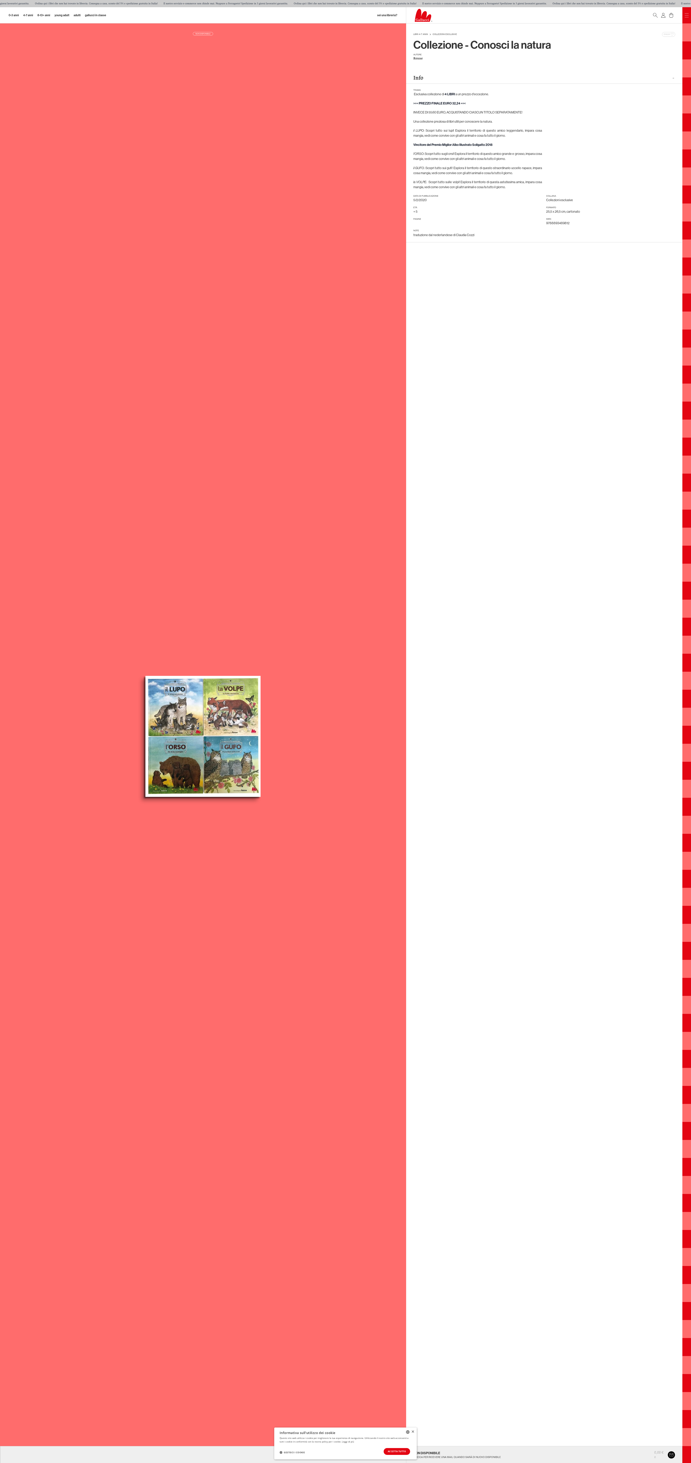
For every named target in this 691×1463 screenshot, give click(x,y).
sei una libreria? (387, 15)
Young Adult (62, 15)
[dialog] (345, 1443)
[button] (292, 1452)
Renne (418, 58)
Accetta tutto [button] (397, 1451)
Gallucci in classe (95, 15)
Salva (667, 34)
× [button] (412, 1431)
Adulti (77, 15)
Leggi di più (348, 1441)
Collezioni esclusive (445, 34)
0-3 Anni (14, 15)
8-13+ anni (43, 15)
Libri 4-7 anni (420, 34)
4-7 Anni (28, 15)
